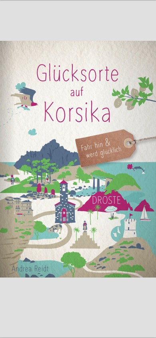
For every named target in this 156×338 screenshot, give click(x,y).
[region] (78, 169)
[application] (78, 169)
